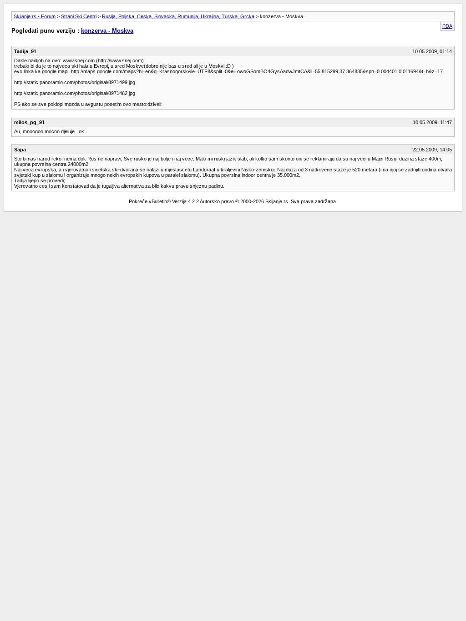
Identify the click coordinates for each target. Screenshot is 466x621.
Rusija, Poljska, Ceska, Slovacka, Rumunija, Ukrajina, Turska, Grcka (178, 16)
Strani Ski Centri (78, 16)
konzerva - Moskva (107, 30)
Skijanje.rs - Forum (35, 16)
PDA (447, 26)
